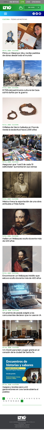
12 (34, 398)
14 (39, 398)
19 (13, 401)
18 (11, 401)
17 (8, 401)
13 (36, 398)
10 (29, 398)
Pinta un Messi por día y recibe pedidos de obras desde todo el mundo (21, 54)
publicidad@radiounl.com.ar (22, 426)
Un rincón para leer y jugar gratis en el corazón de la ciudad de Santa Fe (20, 351)
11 (31, 398)
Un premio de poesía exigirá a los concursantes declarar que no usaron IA (21, 314)
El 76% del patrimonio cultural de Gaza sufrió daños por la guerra (20, 91)
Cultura (6, 19)
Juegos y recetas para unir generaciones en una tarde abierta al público (20, 389)
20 (16, 401)
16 (6, 401)
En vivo (31, 7)
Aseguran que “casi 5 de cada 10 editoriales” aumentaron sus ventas (19, 165)
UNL (6, 2)
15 (3, 401)
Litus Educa (36, 2)
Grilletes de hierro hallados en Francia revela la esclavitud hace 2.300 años (20, 128)
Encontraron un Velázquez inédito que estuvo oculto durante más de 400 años (21, 277)
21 (18, 401)
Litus (28, 2)
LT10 (22, 2)
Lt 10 (7, 7)
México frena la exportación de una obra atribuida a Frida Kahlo (21, 202)
